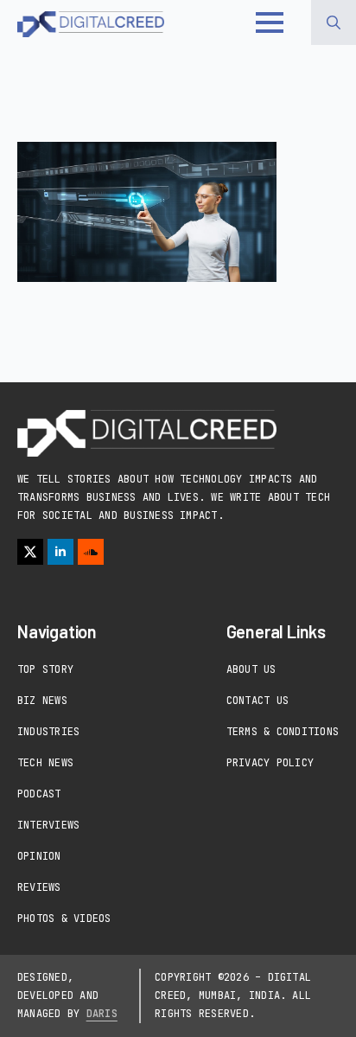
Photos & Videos (64, 918)
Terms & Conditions (282, 732)
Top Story (45, 669)
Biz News (42, 700)
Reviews (39, 887)
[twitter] (30, 552)
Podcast (39, 794)
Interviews (48, 825)
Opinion (39, 856)
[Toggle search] (333, 22)
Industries (48, 732)
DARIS (102, 1014)
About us (251, 669)
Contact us (257, 700)
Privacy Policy (270, 763)
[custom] (91, 552)
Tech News (45, 763)
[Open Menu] (269, 22)
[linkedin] (60, 552)
